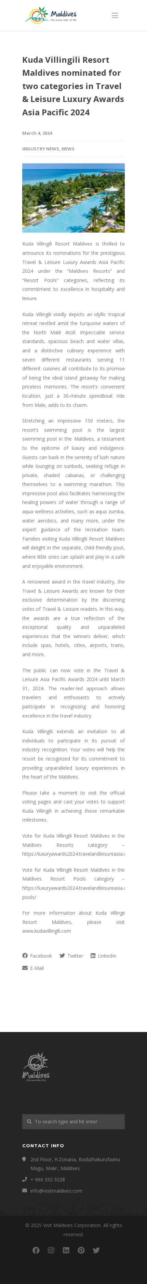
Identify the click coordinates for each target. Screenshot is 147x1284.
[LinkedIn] (66, 1250)
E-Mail (36, 968)
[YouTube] (111, 1250)
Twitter (74, 956)
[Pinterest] (81, 1250)
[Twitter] (96, 1250)
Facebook (40, 956)
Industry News (40, 149)
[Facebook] (36, 1250)
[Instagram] (51, 1250)
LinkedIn (106, 956)
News (68, 149)
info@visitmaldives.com (56, 1190)
